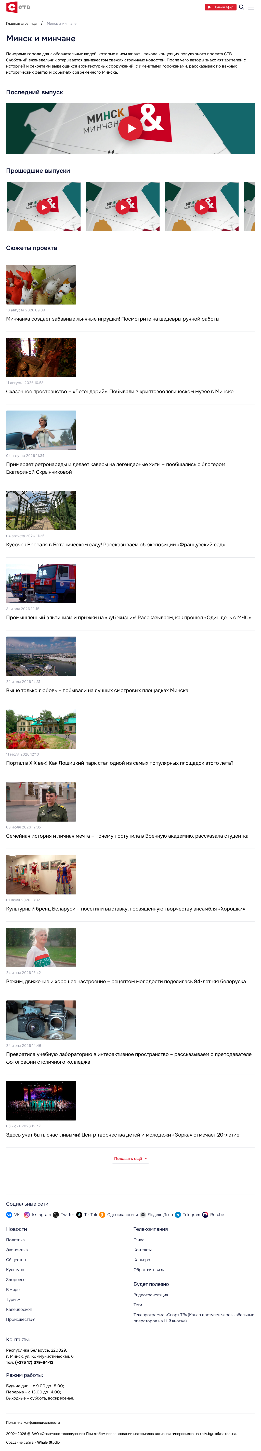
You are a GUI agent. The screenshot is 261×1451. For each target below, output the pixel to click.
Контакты (143, 1249)
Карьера (142, 1259)
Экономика (17, 1249)
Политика (15, 1240)
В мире (13, 1289)
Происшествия (20, 1319)
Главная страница (21, 23)
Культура (15, 1269)
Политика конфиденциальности (33, 1422)
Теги (138, 1305)
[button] (130, 128)
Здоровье (15, 1279)
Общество (16, 1259)
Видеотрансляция (151, 1295)
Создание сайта (20, 1442)
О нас (139, 1240)
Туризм (13, 1299)
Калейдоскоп (19, 1309)
